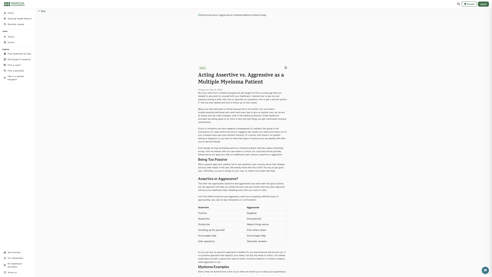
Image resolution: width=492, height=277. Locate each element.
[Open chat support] (485, 270)
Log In (483, 4)
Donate (471, 4)
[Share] (285, 67)
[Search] (459, 4)
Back (43, 10)
